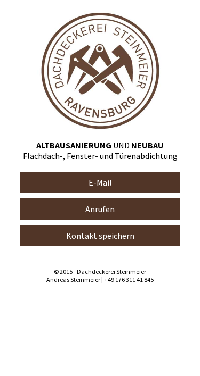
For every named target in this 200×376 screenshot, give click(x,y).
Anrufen (100, 209)
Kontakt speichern (100, 235)
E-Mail (100, 182)
